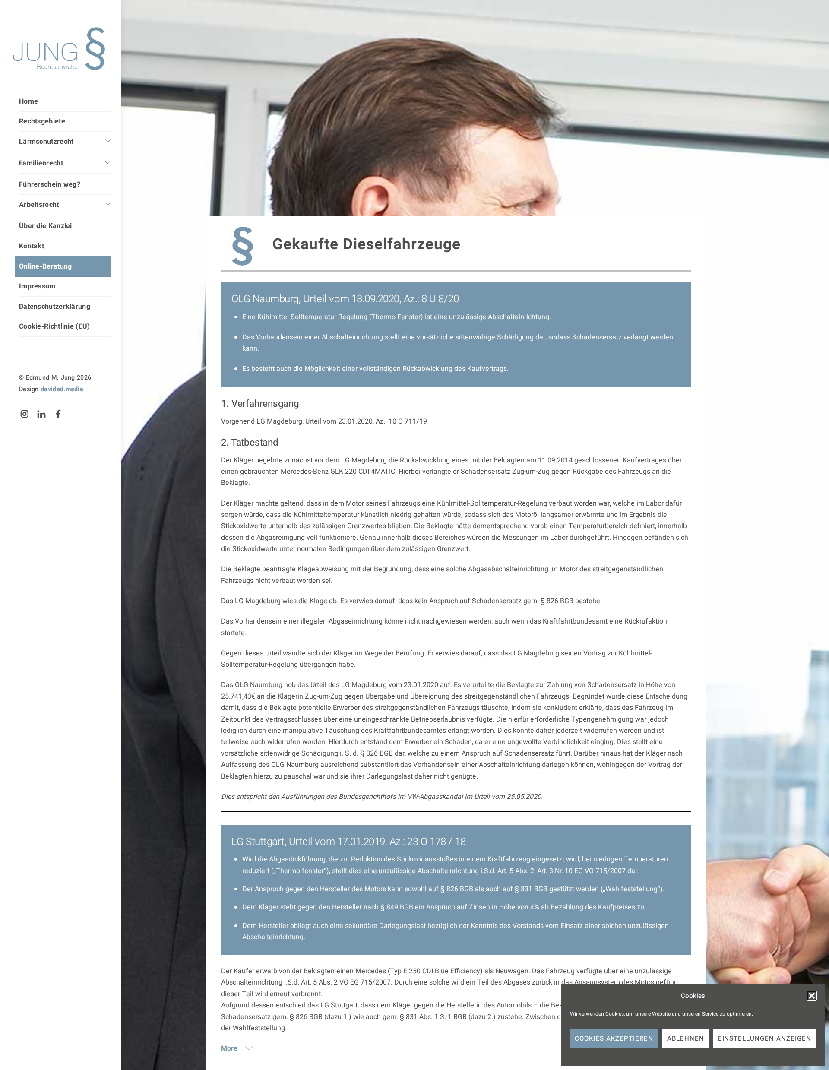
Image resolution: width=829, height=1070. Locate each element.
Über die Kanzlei (45, 226)
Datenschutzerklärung (54, 306)
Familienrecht (41, 163)
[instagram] (24, 413)
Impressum (37, 286)
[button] (811, 995)
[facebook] (58, 413)
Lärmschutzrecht (46, 141)
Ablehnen (685, 1038)
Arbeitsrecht (39, 204)
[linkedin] (41, 413)
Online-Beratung (45, 266)
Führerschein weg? (49, 184)
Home (28, 101)
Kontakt (31, 246)
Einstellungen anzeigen (764, 1038)
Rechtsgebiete (42, 121)
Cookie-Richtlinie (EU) (54, 326)
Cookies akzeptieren (614, 1038)
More (230, 1048)
